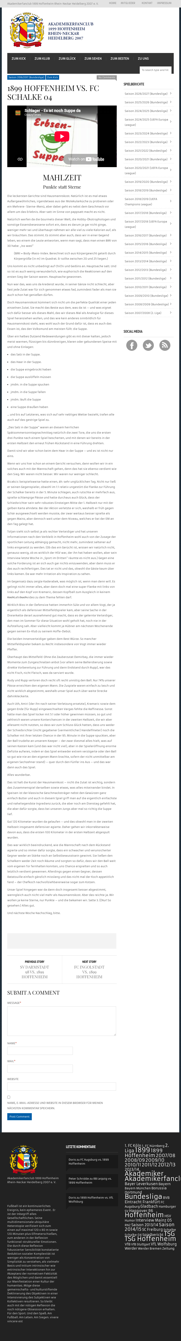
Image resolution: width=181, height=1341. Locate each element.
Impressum (164, 3)
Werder (131, 1248)
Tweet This (40, 941)
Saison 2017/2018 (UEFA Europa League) (146, 224)
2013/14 (132, 1169)
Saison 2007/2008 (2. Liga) (143, 313)
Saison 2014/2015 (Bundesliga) (146, 252)
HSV (167, 1216)
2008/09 (135, 1160)
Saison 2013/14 (144, 1225)
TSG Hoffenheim (150, 1239)
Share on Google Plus (62, 941)
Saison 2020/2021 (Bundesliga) (146, 159)
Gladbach (149, 1206)
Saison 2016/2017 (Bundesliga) (26, 77)
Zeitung (168, 1248)
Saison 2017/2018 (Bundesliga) (146, 213)
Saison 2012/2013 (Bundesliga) (146, 270)
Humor (130, 1220)
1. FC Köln (133, 1145)
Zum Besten (120, 58)
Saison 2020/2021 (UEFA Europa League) (146, 170)
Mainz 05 (163, 1220)
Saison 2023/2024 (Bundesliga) (146, 133)
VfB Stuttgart (140, 1244)
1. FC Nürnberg (153, 1146)
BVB (166, 1198)
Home (112, 3)
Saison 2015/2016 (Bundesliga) (146, 244)
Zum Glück (67, 58)
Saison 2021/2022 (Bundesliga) (146, 150)
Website (13, 1079)
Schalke (170, 1230)
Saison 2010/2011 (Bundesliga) (146, 287)
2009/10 (154, 1160)
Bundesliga (143, 1196)
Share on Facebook (18, 941)
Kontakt (147, 3)
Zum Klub (42, 58)
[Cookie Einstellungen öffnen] (9, 1335)
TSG (169, 1234)
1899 (142, 1150)
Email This (105, 941)
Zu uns (143, 58)
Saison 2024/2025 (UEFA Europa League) (146, 122)
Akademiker (144, 1174)
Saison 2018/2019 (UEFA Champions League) (141, 201)
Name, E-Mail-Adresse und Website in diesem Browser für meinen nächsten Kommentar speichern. (55, 1105)
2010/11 (133, 1165)
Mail (11, 1061)
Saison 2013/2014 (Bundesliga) (146, 261)
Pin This (83, 941)
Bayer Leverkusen (141, 1184)
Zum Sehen (93, 58)
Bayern (164, 1184)
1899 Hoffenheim (144, 1152)
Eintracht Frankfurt (142, 1202)
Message (14, 1003)
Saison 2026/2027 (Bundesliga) (146, 93)
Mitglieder (127, 3)
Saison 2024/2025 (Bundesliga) (146, 111)
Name (12, 1043)
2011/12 (149, 1165)
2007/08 (165, 1155)
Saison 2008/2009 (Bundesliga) (147, 304)
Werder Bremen (150, 1248)
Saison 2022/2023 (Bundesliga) (146, 142)
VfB (127, 1244)
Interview (145, 1220)
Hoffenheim (144, 1215)
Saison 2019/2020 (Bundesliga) (146, 181)
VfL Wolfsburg (164, 1244)
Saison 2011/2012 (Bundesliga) (145, 278)
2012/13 (166, 1165)
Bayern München (138, 1188)
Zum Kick (19, 58)
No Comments (106, 77)
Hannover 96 (141, 1211)
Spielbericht (152, 1235)
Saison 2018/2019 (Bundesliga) (146, 190)
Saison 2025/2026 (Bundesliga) (146, 102)
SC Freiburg (152, 1229)
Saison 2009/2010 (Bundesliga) (146, 295)
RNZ (128, 1225)
